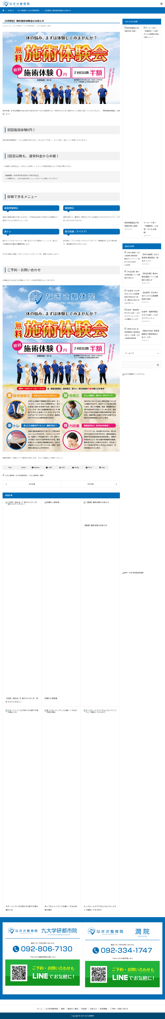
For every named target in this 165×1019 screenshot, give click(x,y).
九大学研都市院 (51, 1009)
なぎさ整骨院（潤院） (44, 26)
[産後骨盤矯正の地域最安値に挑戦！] (132, 123)
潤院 (63, 1009)
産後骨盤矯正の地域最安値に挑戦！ (131, 224)
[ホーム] (3, 10)
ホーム (39, 1009)
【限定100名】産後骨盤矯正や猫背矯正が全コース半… (150, 333)
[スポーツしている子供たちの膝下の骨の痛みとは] (22, 806)
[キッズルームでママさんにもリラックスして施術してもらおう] (100, 806)
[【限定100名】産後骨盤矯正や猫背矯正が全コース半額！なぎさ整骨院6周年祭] (132, 335)
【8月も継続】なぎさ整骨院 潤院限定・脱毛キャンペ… (150, 257)
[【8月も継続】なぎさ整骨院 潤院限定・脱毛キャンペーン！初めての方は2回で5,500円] (132, 258)
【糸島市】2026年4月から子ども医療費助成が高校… (150, 295)
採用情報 (103, 1009)
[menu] (161, 3)
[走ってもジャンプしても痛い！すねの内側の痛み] (61, 806)
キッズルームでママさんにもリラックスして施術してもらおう (100, 908)
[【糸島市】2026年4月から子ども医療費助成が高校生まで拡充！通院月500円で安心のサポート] (132, 297)
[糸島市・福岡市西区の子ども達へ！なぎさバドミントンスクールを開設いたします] (132, 316)
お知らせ (93, 1009)
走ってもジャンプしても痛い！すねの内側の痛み (61, 908)
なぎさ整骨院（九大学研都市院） (24, 26)
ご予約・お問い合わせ (119, 1009)
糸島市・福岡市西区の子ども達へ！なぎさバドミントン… (150, 314)
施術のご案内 (73, 1009)
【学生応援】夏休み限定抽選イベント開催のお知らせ (150, 276)
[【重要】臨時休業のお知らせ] (100, 511)
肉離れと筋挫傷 (51, 698)
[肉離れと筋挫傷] (61, 598)
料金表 (84, 1009)
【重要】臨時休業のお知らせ (95, 525)
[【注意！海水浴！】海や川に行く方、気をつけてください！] (22, 598)
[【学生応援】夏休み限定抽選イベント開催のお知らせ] (132, 278)
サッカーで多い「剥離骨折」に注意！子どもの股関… (151, 227)
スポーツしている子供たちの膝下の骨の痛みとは (22, 908)
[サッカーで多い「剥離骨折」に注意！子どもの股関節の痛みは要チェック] (151, 123)
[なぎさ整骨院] (16, 3)
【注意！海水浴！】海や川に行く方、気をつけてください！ (22, 700)
